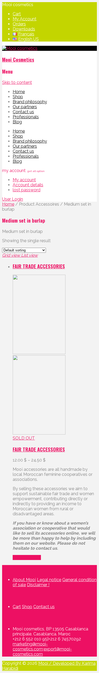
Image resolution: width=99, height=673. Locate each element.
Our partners (25, 106)
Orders (19, 23)
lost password (26, 189)
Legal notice (49, 579)
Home (19, 91)
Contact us (23, 111)
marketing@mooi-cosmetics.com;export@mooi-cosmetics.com (42, 649)
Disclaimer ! (38, 584)
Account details (28, 184)
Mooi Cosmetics (18, 59)
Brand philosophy (30, 101)
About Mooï (24, 579)
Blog (17, 121)
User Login (12, 199)
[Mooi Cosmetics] (19, 48)
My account (24, 179)
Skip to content (17, 82)
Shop (18, 96)
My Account (24, 18)
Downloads (24, 28)
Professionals (26, 116)
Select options (27, 557)
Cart (17, 13)
